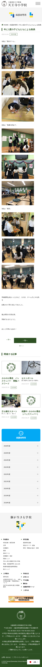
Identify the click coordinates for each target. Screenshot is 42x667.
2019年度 (7, 495)
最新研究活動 (27, 542)
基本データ (6, 553)
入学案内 (6, 573)
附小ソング (6, 569)
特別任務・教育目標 (9, 542)
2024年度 (7, 460)
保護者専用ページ (28, 587)
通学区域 (5, 577)
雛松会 (25, 583)
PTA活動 (26, 580)
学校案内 (6, 539)
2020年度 (7, 488)
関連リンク (6, 558)
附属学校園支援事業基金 (10, 566)
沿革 (4, 545)
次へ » (21, 346)
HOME (6, 25)
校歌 (4, 550)
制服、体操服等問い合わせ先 (11, 564)
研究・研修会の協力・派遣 (31, 548)
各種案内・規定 (7, 556)
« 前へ (8, 339)
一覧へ (25, 340)
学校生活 (26, 573)
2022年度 (7, 474)
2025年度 (7, 453)
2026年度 (7, 446)
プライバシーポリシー (20, 657)
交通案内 (5, 548)
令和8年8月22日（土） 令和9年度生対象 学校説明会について (11, 581)
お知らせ (26, 577)
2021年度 (7, 481)
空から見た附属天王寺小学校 (11, 561)
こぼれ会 (26, 590)
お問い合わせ (6, 657)
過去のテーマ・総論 (29, 545)
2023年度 (7, 467)
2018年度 (7, 503)
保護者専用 (14, 25)
